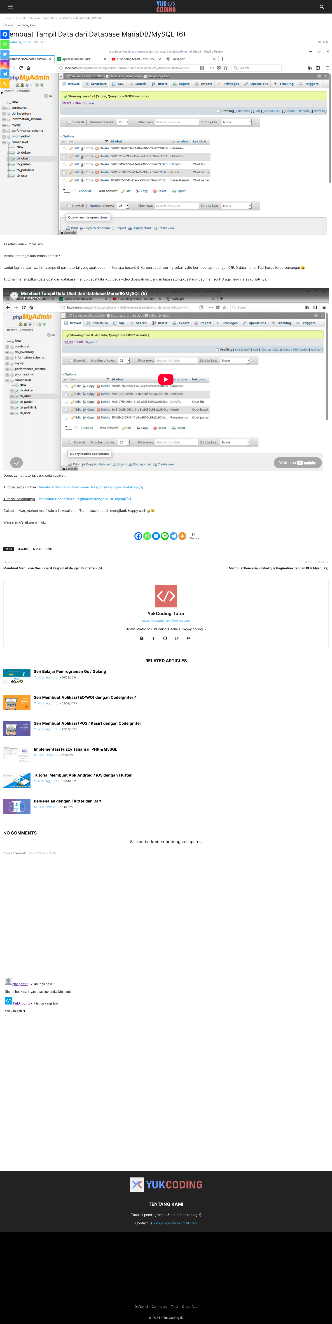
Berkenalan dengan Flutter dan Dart (68, 801)
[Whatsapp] (147, 536)
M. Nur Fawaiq (44, 755)
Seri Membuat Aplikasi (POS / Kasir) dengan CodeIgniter (87, 723)
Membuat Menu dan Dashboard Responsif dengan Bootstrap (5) (52, 568)
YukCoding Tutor (26, 25)
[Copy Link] (4, 83)
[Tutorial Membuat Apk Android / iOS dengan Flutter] (16, 780)
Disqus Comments (14, 853)
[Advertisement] (166, 1132)
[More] (182, 536)
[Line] (165, 536)
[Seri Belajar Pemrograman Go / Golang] (16, 677)
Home (7, 18)
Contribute (159, 1306)
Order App (190, 1306)
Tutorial (20, 18)
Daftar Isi (141, 1306)
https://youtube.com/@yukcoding (166, 620)
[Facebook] (138, 536)
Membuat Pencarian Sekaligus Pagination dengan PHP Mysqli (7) (279, 568)
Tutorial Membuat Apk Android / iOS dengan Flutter (83, 775)
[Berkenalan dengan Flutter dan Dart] (16, 806)
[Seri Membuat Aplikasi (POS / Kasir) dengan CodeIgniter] (16, 728)
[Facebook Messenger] (156, 536)
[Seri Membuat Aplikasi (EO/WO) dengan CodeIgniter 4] (16, 702)
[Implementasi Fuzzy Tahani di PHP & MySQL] (16, 754)
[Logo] (166, 1190)
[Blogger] (141, 639)
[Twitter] (4, 54)
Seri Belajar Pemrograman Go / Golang (70, 671)
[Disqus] (166, 916)
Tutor (174, 1306)
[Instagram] (4, 64)
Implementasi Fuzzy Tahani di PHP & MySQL (75, 749)
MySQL (37, 549)
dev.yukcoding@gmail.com (175, 1223)
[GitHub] (165, 639)
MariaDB (23, 549)
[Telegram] (174, 536)
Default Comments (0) (42, 853)
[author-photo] (166, 607)
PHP (49, 549)
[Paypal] (188, 639)
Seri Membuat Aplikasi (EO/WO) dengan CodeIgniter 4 (85, 697)
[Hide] (2, 93)
